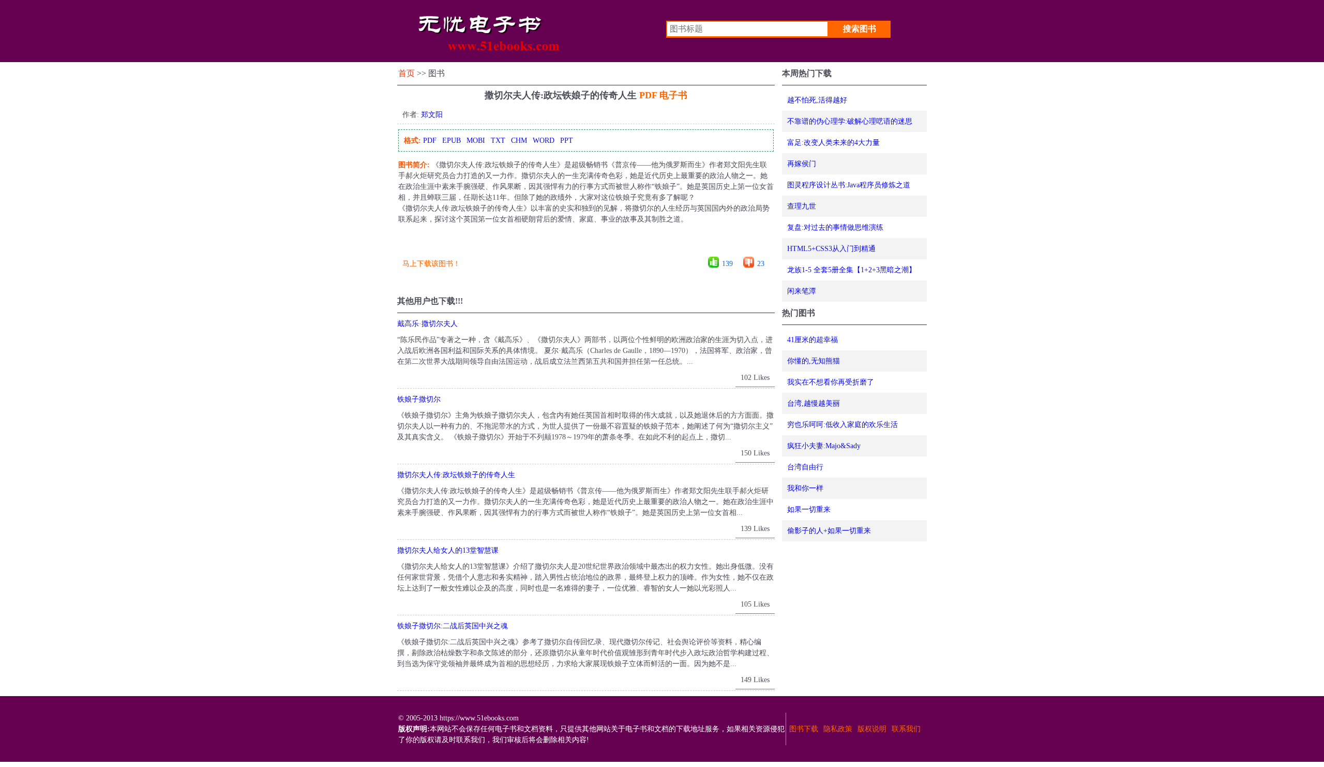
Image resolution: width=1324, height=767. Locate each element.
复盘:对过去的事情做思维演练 (835, 227)
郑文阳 (432, 115)
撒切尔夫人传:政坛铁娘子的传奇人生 (456, 475)
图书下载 (803, 729)
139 (727, 264)
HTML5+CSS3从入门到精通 (831, 249)
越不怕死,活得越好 (817, 100)
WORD (543, 140)
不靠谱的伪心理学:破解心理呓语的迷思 (849, 121)
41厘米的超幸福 (812, 340)
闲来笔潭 (801, 291)
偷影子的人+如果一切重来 (829, 531)
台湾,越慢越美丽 (813, 403)
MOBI (476, 140)
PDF (430, 140)
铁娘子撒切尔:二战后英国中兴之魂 (452, 626)
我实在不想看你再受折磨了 (830, 382)
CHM (519, 140)
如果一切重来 (809, 509)
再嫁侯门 (801, 164)
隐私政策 (837, 729)
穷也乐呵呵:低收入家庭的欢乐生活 (842, 425)
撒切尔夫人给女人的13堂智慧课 (448, 550)
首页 (406, 73)
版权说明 (871, 729)
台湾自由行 (805, 467)
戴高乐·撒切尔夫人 (427, 324)
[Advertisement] (585, 244)
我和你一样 (805, 488)
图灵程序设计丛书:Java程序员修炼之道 (848, 185)
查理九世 (801, 206)
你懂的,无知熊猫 (813, 361)
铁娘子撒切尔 (419, 399)
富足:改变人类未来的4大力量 (833, 142)
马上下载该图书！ (431, 264)
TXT (498, 140)
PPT (566, 140)
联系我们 (906, 729)
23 (760, 264)
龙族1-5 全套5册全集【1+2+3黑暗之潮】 (851, 270)
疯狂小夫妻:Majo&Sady (824, 446)
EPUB (451, 140)
